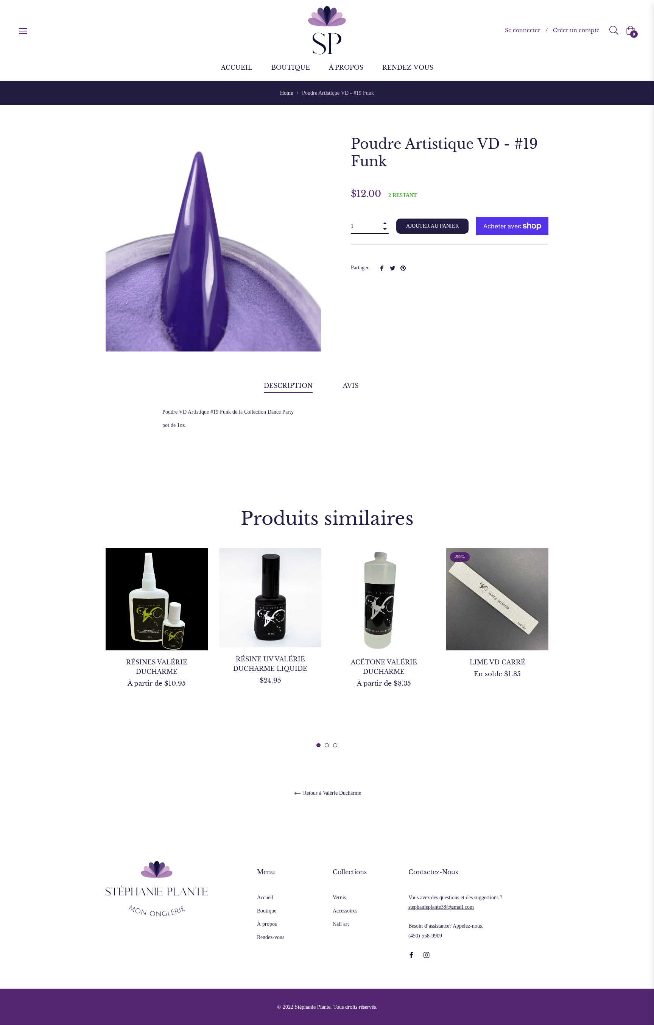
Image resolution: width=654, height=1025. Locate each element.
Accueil (265, 897)
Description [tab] (288, 385)
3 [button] (335, 745)
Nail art (341, 924)
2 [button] (327, 745)
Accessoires (345, 911)
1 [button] (318, 745)
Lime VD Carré (497, 662)
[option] (156, 631)
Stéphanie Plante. (313, 1007)
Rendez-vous (270, 937)
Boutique (266, 911)
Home (286, 93)
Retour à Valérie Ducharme (331, 793)
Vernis (339, 897)
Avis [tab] (351, 385)
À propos (267, 924)
